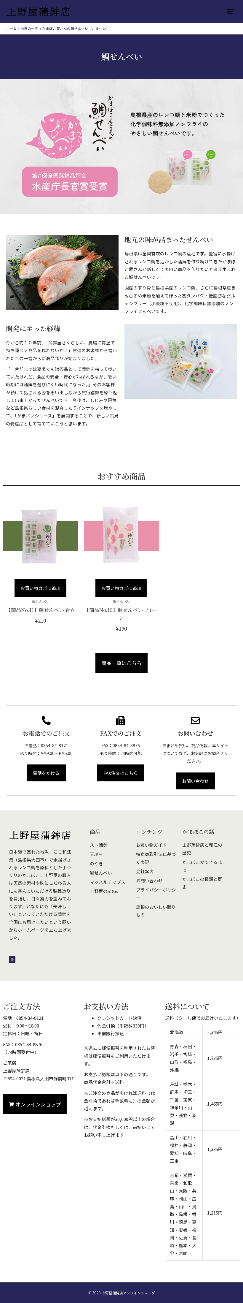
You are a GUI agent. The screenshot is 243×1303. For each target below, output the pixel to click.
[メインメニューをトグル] (230, 11)
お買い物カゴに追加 (40, 588)
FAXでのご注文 (120, 733)
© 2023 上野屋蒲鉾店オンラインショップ (121, 1292)
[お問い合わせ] (195, 720)
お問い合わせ (195, 733)
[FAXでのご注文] (120, 720)
